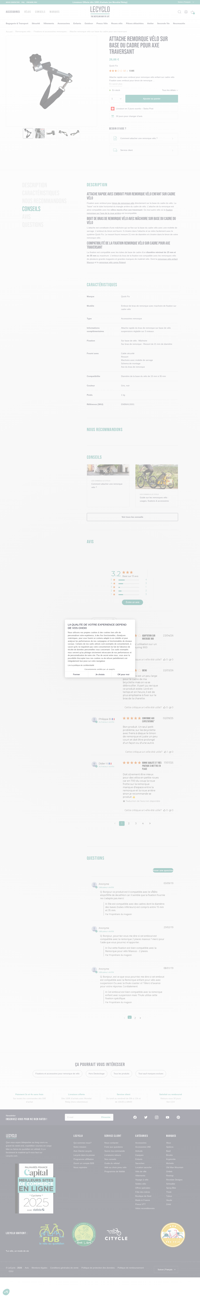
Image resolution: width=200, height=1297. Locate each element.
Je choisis (100, 674)
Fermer (76, 674)
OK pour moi (123, 674)
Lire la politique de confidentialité (81, 665)
